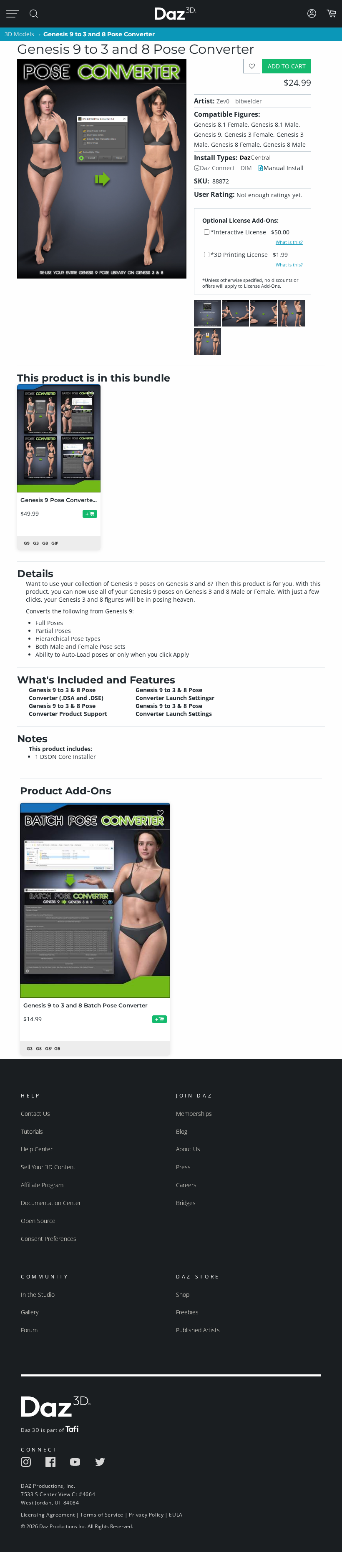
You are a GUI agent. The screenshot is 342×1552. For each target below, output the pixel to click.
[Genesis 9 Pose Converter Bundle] (59, 438)
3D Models (19, 34)
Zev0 (222, 101)
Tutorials (32, 1131)
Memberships (194, 1114)
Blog (181, 1131)
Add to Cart (287, 66)
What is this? (289, 242)
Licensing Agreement (48, 1514)
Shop (182, 1294)
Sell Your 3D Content (48, 1167)
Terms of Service (101, 1514)
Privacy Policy (146, 1514)
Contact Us (35, 1114)
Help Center (37, 1149)
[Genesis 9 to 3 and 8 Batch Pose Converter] (95, 900)
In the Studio (38, 1294)
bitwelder (248, 101)
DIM (246, 168)
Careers (186, 1185)
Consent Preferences (48, 1239)
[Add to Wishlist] (251, 66)
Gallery (29, 1312)
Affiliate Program (42, 1185)
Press (183, 1167)
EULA (175, 1514)
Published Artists (198, 1330)
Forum (29, 1330)
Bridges (186, 1203)
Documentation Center (51, 1203)
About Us (188, 1149)
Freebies (187, 1312)
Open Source (38, 1221)
